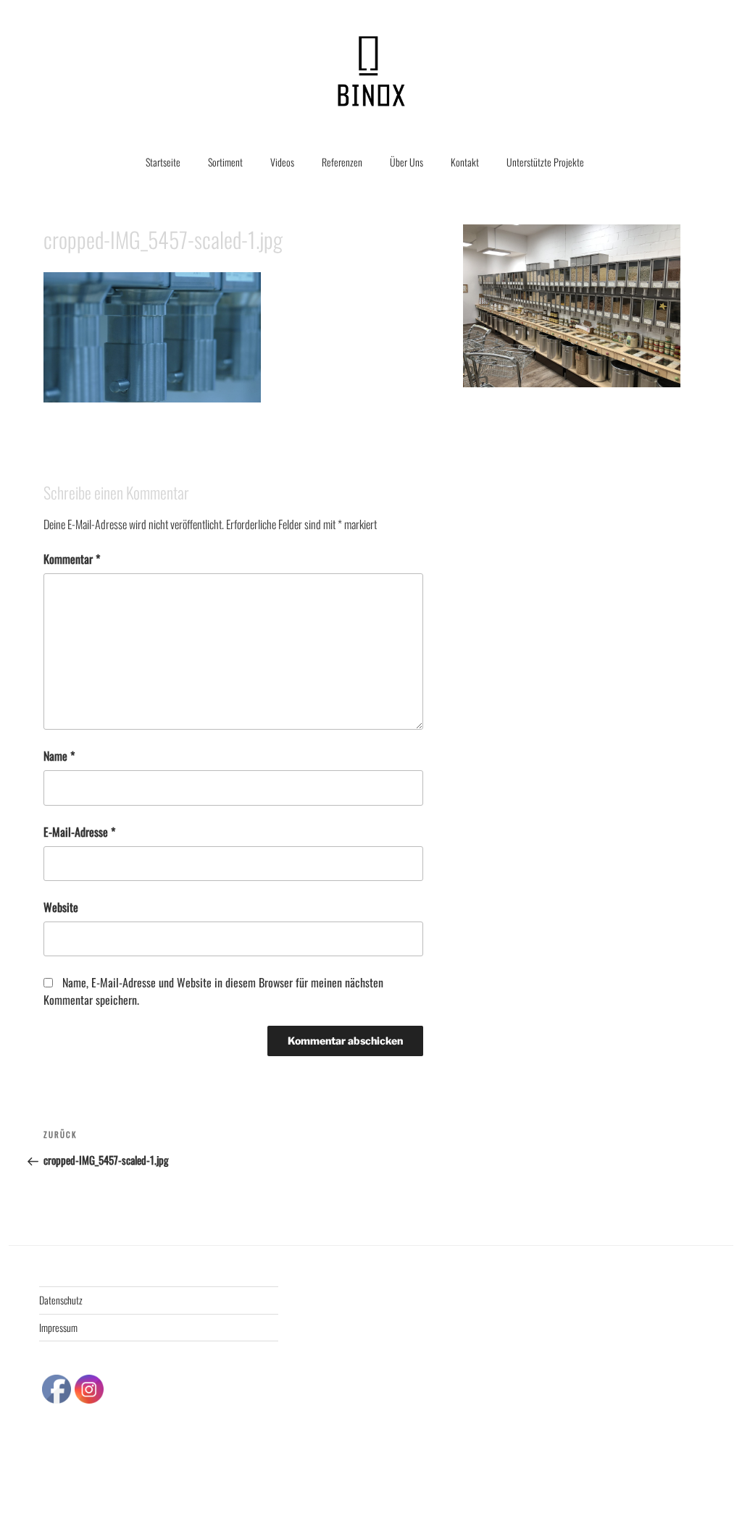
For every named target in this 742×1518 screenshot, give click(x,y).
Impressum (58, 1327)
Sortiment (225, 161)
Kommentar (71, 559)
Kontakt (465, 161)
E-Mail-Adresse (79, 831)
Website (60, 907)
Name (59, 755)
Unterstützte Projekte (545, 161)
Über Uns (406, 161)
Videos (282, 161)
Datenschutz (61, 1299)
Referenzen (342, 161)
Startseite (163, 161)
